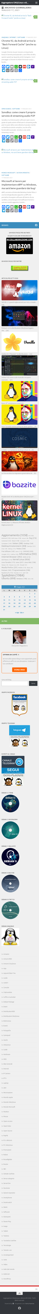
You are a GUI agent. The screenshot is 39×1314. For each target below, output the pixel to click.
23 (35, 603)
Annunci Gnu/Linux (9, 964)
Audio (5, 978)
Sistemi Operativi (23, 173)
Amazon (6, 954)
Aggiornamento (15, 535)
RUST (25, 572)
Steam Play (7, 1221)
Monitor (6, 1112)
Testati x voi (7, 1250)
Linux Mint (30, 562)
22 (30, 603)
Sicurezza (6, 1188)
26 (14, 606)
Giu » (22, 612)
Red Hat (18, 572)
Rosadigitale (7, 1159)
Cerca (33, 683)
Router (5, 1164)
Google (6, 554)
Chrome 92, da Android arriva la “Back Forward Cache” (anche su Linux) (19, 44)
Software (21, 37)
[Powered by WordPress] (13, 1303)
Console (6, 987)
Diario (5, 1006)
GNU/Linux (5, 37)
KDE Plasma (7, 559)
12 (14, 600)
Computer (24, 541)
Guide (5, 1049)
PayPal (5, 1135)
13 (19, 600)
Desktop (28, 543)
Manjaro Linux (14, 565)
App (4, 968)
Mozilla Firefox (9, 567)
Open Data (7, 1126)
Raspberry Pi (7, 573)
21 (25, 603)
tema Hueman (30, 1303)
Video (5, 1264)
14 (25, 600)
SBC (4, 1169)
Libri (4, 1088)
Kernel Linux (21, 559)
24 (4, 606)
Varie (5, 1260)
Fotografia (7, 1030)
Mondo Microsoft (8, 173)
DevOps (31, 546)
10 (4, 600)
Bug (33, 538)
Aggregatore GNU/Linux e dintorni (15, 2)
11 (9, 600)
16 (35, 600)
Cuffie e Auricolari (9, 997)
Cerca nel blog (6, 680)
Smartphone (7, 1197)
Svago (5, 1226)
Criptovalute (7, 992)
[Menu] (36, 2)
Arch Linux (16, 538)
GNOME (28, 551)
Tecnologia (7, 1245)
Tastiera (6, 1236)
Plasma (30, 567)
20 (19, 603)
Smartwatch (7, 1202)
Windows (21, 579)
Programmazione (21, 570)
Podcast (6, 570)
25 (9, 606)
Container (7, 543)
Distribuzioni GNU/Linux (11, 1016)
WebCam (6, 1274)
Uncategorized (8, 1255)
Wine (30, 578)
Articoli (25, 538)
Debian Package (8, 1002)
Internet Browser (12, 557)
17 (4, 603)
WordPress (7, 1279)
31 (4, 610)
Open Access (7, 1121)
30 (35, 606)
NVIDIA (22, 567)
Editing (12, 548)
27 (19, 606)
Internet (13, 37)
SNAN (5, 1207)
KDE (26, 557)
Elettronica (7, 1021)
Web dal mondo (8, 1269)
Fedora (21, 549)
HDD (5, 1059)
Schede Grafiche (8, 1174)
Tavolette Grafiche (9, 1240)
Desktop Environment (14, 546)
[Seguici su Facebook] (36, 225)
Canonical (6, 541)
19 (14, 603)
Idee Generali (7, 1064)
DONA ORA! (19, 670)
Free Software (8, 551)
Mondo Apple (8, 1097)
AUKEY (5, 983)
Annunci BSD (7, 959)
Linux (20, 562)
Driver (4, 548)
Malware (5, 565)
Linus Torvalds (8, 562)
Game (18, 551)
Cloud (15, 541)
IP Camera (6, 1073)
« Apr (17, 612)
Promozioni (7, 1150)
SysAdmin (13, 575)
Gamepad (6, 1035)
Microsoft (23, 565)
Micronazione (7, 1092)
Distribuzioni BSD (9, 1011)
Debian (17, 543)
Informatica (28, 554)
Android (6, 538)
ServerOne (7, 1183)
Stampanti (7, 1217)
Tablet (5, 1231)
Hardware (6, 1054)
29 (30, 606)
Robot (5, 1154)
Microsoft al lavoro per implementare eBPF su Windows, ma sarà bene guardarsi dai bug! (19, 185)
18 (9, 603)
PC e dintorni (7, 1140)
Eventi (5, 1026)
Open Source (6, 109)
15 (30, 600)
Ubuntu (9, 578)
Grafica (14, 554)
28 (25, 606)
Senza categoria (8, 1178)
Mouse (5, 1116)
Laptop (5, 1083)
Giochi (5, 1040)
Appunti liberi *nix (9, 973)
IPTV (4, 1078)
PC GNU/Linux (8, 1145)
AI (31, 535)
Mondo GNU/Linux (9, 1102)
